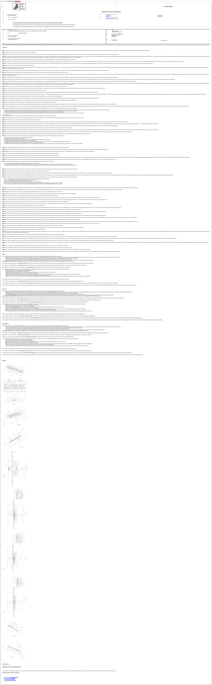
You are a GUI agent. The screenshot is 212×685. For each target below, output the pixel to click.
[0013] (13, 679)
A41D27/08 (107, 15)
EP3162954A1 (7, 678)
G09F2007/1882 (115, 18)
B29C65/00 (159, 16)
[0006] (11, 677)
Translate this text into (3, 1)
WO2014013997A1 (8, 679)
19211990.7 (15, 17)
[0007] (14, 677)
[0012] (17, 677)
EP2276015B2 (7, 680)
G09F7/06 (159, 15)
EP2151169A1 (7, 677)
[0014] (11, 680)
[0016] (14, 680)
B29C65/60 (107, 16)
